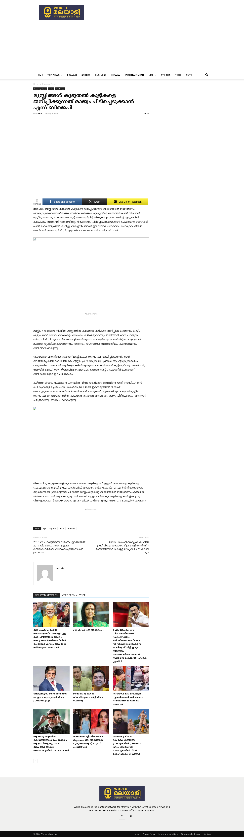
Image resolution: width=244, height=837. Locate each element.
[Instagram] (122, 816)
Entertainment (134, 74)
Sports (85, 74)
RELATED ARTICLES (46, 595)
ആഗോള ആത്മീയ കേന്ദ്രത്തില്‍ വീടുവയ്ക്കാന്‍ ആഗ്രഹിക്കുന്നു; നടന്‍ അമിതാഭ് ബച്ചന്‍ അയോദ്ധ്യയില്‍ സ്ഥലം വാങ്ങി (51, 743)
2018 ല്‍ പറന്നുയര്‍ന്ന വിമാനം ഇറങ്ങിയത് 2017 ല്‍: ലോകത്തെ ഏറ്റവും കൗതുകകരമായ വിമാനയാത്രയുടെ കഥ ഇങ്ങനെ (59, 547)
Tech (178, 74)
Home (39, 74)
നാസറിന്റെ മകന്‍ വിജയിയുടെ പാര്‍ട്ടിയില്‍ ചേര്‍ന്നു (88, 697)
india (62, 528)
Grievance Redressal (190, 834)
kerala (115, 74)
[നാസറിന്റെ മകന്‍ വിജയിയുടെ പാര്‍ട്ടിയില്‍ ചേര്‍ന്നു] (91, 678)
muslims (71, 528)
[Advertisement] (150, 12)
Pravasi (72, 74)
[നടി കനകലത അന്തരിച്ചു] (91, 614)
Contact (207, 834)
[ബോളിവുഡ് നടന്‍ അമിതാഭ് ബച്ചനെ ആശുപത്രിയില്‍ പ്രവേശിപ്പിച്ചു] (51, 678)
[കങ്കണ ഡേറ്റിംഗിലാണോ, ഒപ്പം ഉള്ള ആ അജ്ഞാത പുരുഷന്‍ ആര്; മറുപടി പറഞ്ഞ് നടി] (91, 721)
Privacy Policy (149, 834)
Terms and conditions (168, 834)
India (51, 89)
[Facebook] (113, 816)
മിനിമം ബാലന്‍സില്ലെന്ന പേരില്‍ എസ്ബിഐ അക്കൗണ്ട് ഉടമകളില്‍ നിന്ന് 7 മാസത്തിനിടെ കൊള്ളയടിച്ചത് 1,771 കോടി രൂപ (122, 547)
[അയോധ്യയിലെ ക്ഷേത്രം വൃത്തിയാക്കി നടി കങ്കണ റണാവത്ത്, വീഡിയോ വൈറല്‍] (131, 678)
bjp (44, 528)
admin (39, 113)
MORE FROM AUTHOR (74, 595)
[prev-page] (35, 761)
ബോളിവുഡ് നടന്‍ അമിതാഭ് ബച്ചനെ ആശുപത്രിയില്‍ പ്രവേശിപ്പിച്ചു (50, 697)
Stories (165, 74)
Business (100, 74)
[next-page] (41, 761)
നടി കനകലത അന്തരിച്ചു (88, 630)
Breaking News (40, 89)
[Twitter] (131, 816)
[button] (207, 75)
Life (151, 74)
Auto (189, 74)
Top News (53, 74)
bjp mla (52, 528)
